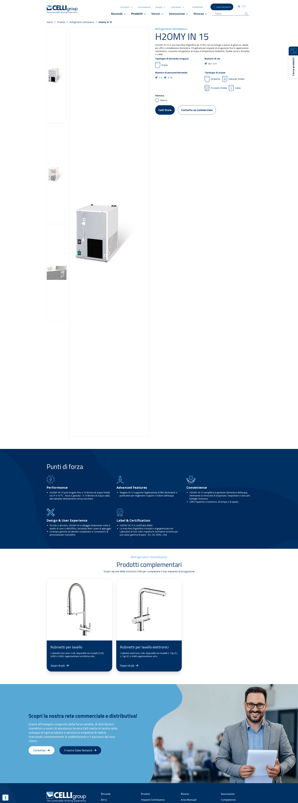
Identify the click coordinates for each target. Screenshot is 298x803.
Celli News (176, 7)
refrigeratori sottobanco (81, 22)
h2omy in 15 (105, 22)
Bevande (117, 13)
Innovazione (177, 13)
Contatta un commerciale (197, 110)
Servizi (155, 13)
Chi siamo (124, 7)
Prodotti (137, 13)
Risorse (199, 13)
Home (50, 22)
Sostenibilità (144, 7)
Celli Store (165, 110)
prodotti (61, 22)
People (159, 7)
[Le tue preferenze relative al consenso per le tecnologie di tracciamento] (5, 798)
